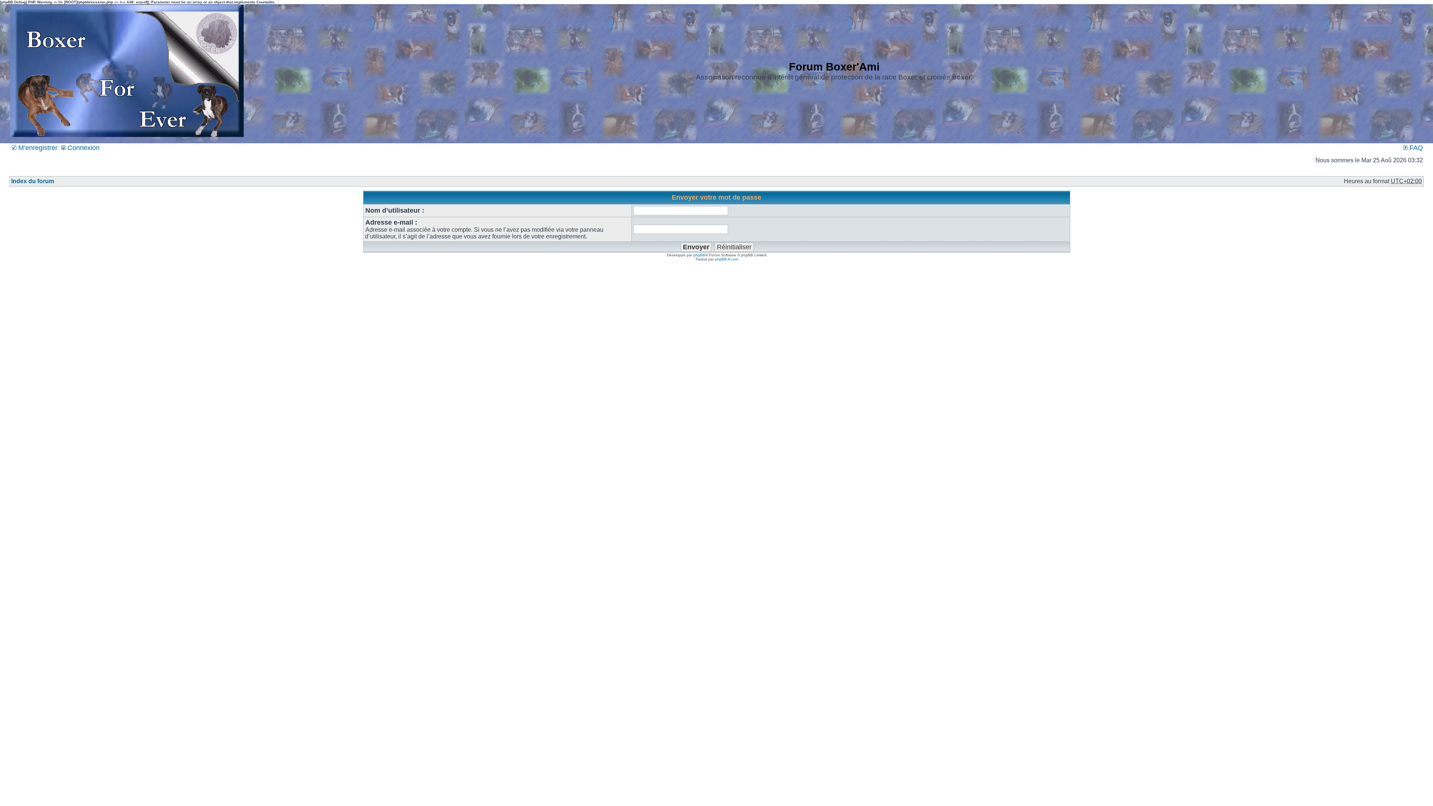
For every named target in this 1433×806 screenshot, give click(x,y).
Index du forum (32, 181)
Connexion (83, 147)
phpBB (699, 255)
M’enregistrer (36, 147)
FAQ (1415, 147)
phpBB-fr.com (726, 259)
